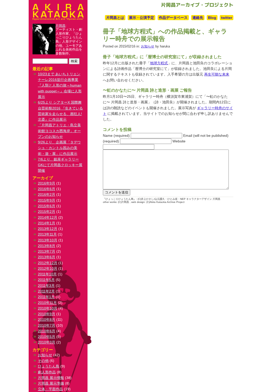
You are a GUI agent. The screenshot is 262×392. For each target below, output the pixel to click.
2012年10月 (47, 268)
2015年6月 (46, 206)
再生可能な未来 (216, 74)
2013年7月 (46, 251)
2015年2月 (46, 212)
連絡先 (197, 18)
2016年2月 (46, 194)
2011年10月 (47, 274)
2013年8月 (46, 246)
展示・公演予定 (141, 18)
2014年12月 (47, 217)
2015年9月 (46, 200)
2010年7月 (46, 325)
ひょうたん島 (48, 366)
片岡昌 (61, 26)
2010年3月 (46, 342)
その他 (43, 361)
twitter (226, 18)
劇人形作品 (47, 372)
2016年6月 (46, 189)
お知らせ (147, 46)
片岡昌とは (115, 18)
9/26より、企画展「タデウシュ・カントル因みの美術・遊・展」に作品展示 (59, 148)
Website (178, 141)
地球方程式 (159, 63)
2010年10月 (47, 308)
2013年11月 (47, 234)
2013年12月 (47, 229)
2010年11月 (47, 303)
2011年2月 (46, 291)
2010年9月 (46, 314)
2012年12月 (47, 263)
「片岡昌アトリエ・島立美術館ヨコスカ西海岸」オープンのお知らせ (59, 131)
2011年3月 (46, 286)
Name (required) (116, 135)
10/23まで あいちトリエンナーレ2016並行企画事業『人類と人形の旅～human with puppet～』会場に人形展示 (60, 85)
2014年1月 (46, 223)
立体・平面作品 (50, 389)
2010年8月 (46, 319)
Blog (212, 18)
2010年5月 (46, 337)
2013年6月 (46, 257)
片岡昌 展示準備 (51, 383)
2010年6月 (46, 331)
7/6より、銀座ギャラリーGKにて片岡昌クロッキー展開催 (60, 165)
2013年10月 (47, 240)
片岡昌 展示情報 (51, 378)
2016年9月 (46, 183)
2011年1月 (46, 297)
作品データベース (173, 18)
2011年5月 (46, 280)
